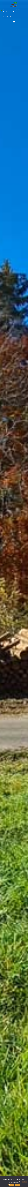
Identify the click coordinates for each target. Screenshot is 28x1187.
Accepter (11, 1184)
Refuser (18, 1184)
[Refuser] (24, 1182)
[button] (14, 22)
